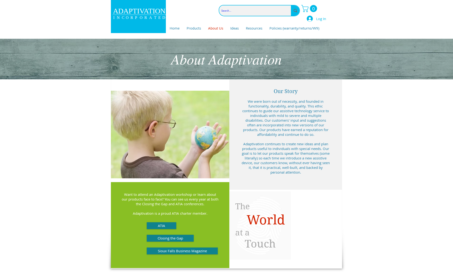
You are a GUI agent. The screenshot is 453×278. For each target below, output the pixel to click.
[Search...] (295, 10)
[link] (310, 8)
